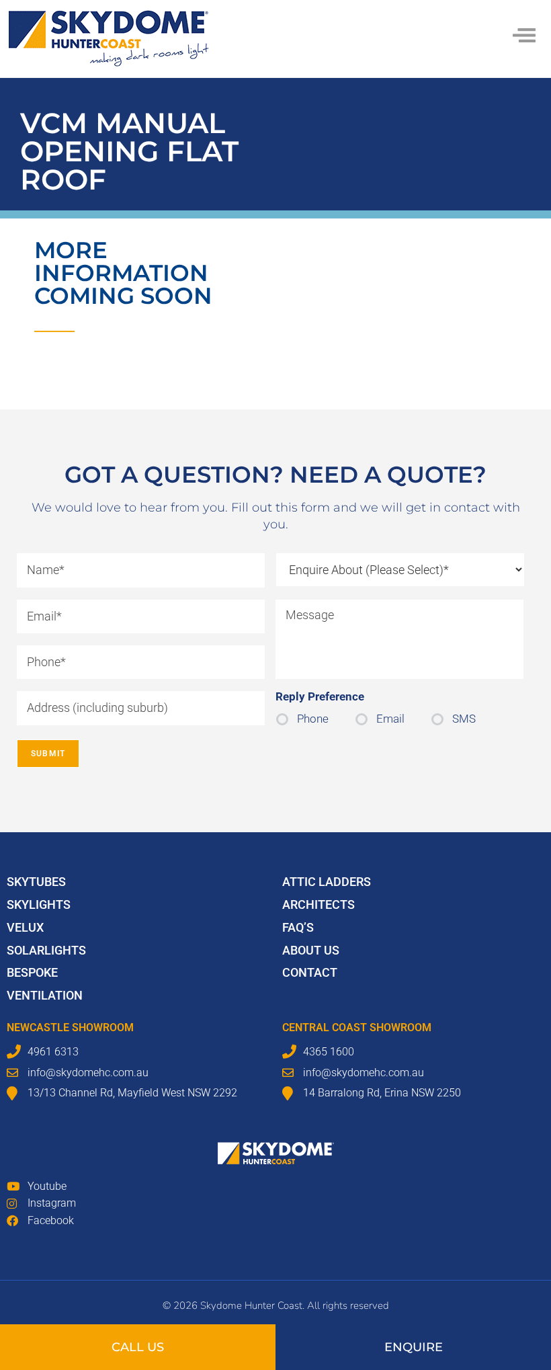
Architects (318, 904)
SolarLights (46, 950)
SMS (464, 718)
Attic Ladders (326, 882)
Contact (309, 972)
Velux (25, 927)
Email (390, 718)
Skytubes (36, 882)
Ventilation (45, 995)
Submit (48, 753)
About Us (310, 950)
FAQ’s (298, 927)
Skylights (39, 904)
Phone (313, 718)
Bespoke (32, 972)
